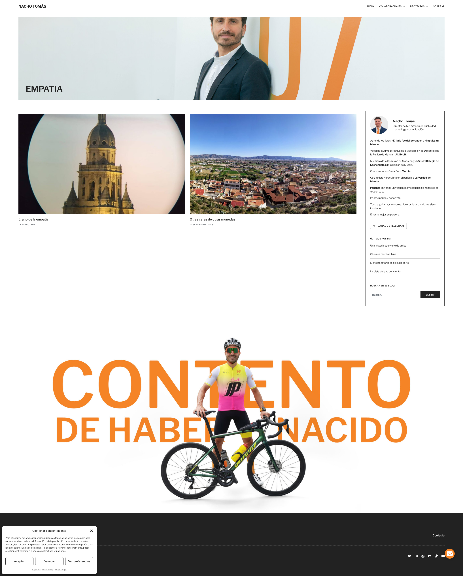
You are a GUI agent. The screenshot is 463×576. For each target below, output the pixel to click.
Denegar (49, 561)
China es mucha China (383, 254)
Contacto (439, 535)
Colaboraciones (390, 6)
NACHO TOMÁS (32, 6)
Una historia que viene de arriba (388, 245)
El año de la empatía (33, 219)
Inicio (370, 6)
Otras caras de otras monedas (212, 219)
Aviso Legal (61, 569)
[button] (91, 531)
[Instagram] (416, 556)
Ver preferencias (79, 561)
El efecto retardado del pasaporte (389, 262)
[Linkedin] (429, 556)
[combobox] (395, 294)
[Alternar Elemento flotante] (450, 554)
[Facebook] (422, 556)
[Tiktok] (436, 556)
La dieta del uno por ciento (385, 271)
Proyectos (417, 6)
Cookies (36, 569)
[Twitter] (409, 556)
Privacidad (47, 569)
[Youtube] (443, 556)
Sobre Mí (439, 6)
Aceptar (19, 561)
